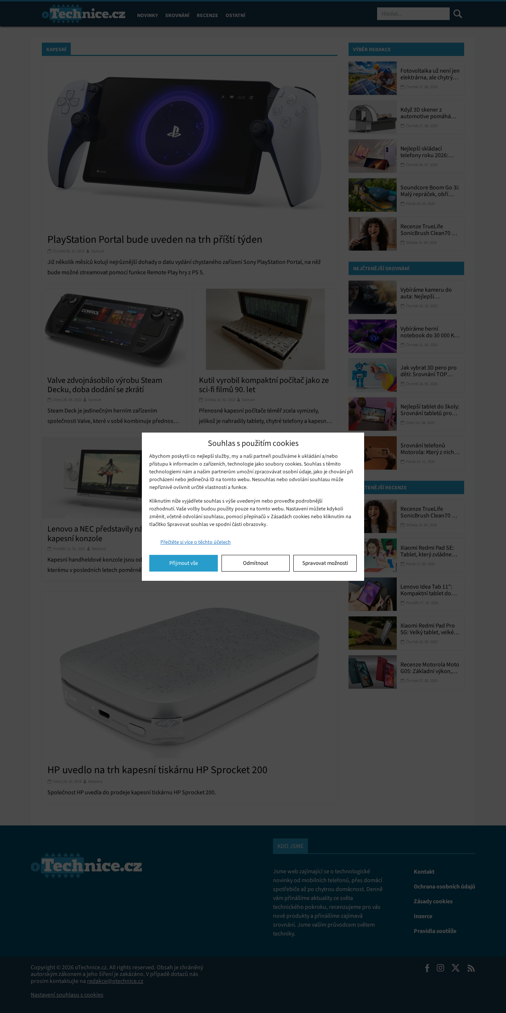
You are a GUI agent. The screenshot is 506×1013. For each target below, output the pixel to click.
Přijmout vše (183, 563)
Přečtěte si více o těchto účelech (195, 542)
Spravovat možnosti (325, 563)
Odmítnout (255, 563)
